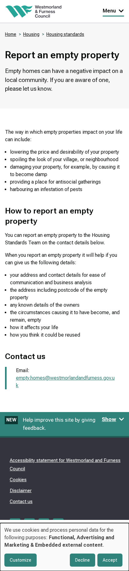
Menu (109, 11)
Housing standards (65, 34)
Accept (110, 560)
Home (10, 34)
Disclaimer (21, 490)
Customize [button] (20, 560)
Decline (82, 560)
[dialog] (64, 547)
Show (109, 419)
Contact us (21, 501)
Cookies (18, 479)
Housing (31, 34)
